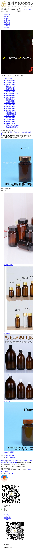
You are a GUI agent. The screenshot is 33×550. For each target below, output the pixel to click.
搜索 (19, 11)
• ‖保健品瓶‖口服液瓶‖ (11, 127)
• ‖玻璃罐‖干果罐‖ (9, 103)
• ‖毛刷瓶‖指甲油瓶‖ (10, 112)
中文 (23, 9)
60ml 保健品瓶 (10, 455)
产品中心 (7, 20)
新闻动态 (7, 18)
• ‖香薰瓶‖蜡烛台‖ (9, 99)
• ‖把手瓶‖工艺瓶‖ (9, 91)
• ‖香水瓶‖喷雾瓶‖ (9, 108)
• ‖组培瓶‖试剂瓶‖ (9, 82)
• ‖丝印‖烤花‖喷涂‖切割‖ (11, 125)
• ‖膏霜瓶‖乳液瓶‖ (9, 121)
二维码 (6, 519)
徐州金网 (10, 473)
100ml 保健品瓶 (9, 452)
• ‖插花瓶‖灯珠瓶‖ (9, 117)
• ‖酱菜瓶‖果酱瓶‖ (9, 84)
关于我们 (7, 16)
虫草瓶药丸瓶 (8, 265)
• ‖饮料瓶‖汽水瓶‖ (9, 90)
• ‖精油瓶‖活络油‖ (9, 106)
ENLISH (28, 9)
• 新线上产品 (8, 78)
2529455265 (7, 518)
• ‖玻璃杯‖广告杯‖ (9, 86)
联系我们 (7, 27)
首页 (11, 132)
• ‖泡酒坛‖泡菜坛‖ (9, 97)
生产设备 (7, 22)
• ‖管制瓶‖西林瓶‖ (9, 110)
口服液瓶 (7, 333)
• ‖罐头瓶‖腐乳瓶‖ (9, 104)
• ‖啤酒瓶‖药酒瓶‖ (9, 116)
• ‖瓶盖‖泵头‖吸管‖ (9, 123)
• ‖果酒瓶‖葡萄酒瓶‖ (10, 114)
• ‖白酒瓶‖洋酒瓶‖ (9, 80)
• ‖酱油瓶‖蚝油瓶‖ (9, 95)
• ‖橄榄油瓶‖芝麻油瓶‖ (11, 93)
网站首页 (7, 14)
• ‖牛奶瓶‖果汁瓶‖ (9, 119)
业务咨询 (7, 516)
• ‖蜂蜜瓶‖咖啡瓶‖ (9, 88)
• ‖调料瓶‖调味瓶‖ (9, 101)
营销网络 (7, 24)
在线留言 (7, 25)
